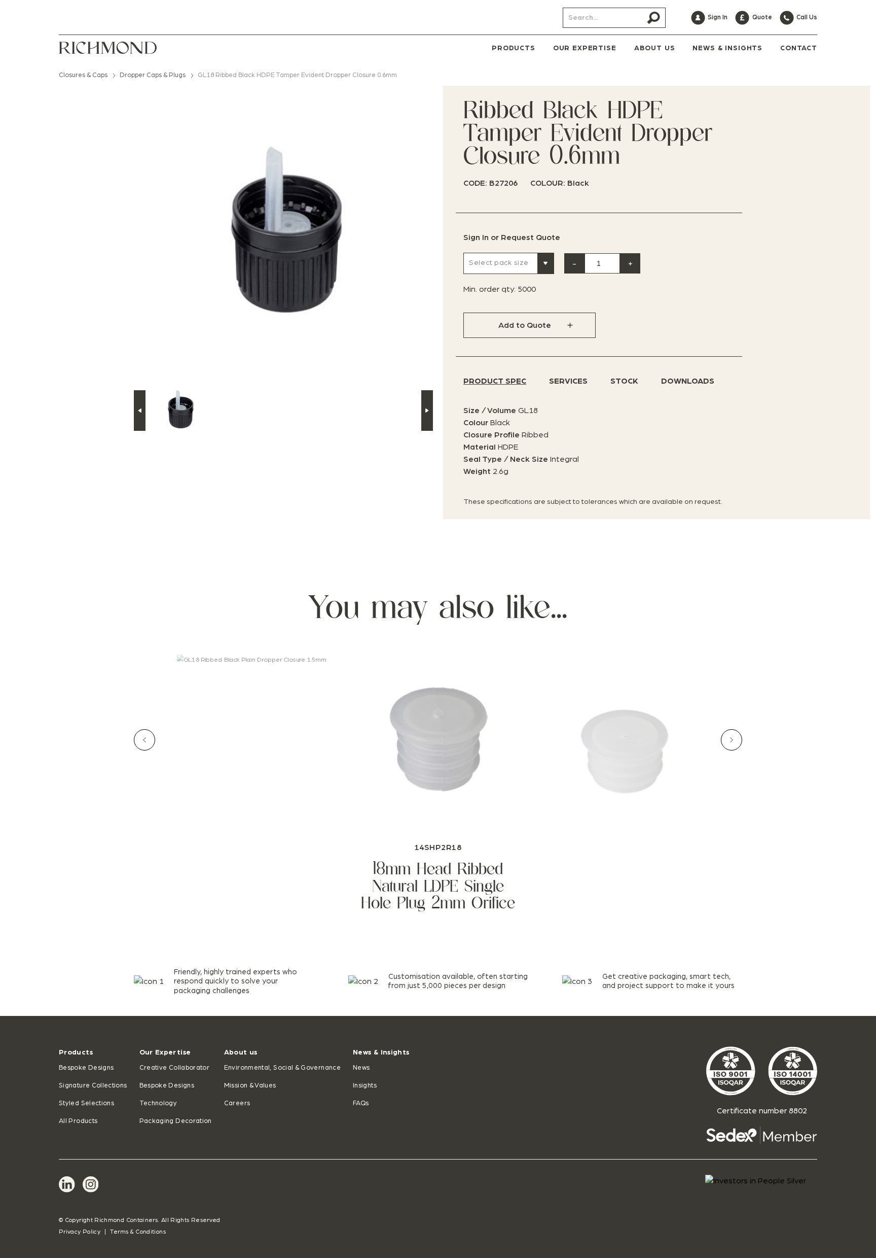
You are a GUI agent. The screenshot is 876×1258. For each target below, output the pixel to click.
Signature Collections (93, 1085)
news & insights (727, 48)
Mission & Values (250, 1085)
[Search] (653, 17)
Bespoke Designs (86, 1068)
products (513, 48)
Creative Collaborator (174, 1068)
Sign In (476, 237)
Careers (237, 1103)
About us (241, 1052)
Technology (158, 1103)
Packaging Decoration (175, 1121)
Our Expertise (165, 1052)
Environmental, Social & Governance (282, 1068)
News (361, 1068)
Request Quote (530, 237)
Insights (365, 1085)
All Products (78, 1121)
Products (76, 1052)
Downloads (687, 381)
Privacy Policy (79, 1232)
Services (568, 381)
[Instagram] (91, 1184)
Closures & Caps (83, 75)
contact (798, 48)
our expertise (584, 48)
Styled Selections (86, 1103)
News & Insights (381, 1052)
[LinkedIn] (67, 1184)
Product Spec (494, 381)
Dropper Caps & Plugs (153, 75)
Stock (624, 381)
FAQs (361, 1103)
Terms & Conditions (137, 1232)
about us (654, 48)
